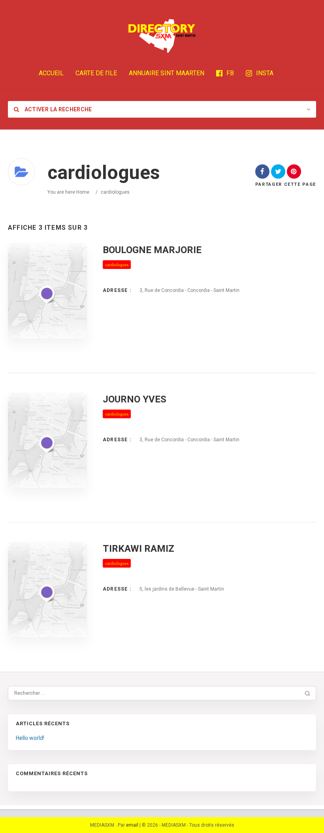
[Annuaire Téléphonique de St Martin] (162, 35)
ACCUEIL (51, 73)
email (132, 825)
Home (82, 192)
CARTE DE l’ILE (96, 73)
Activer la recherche (57, 109)
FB (230, 73)
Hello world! (30, 738)
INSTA (264, 73)
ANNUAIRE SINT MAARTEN (166, 73)
